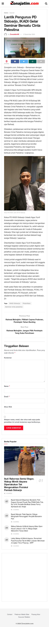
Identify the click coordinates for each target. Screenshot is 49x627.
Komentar (8, 358)
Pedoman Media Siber (22, 614)
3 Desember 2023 (29, 34)
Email (7, 396)
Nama (7, 386)
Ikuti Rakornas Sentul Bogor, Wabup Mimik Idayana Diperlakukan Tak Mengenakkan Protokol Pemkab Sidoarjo (19, 484)
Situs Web (8, 407)
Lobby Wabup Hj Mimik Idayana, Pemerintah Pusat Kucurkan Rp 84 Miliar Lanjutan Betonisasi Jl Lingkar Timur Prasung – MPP (28, 540)
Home (6, 13)
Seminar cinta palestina (13, 307)
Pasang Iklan (35, 614)
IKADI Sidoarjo (14, 303)
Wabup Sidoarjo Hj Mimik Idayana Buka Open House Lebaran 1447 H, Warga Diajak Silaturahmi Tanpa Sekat (27, 528)
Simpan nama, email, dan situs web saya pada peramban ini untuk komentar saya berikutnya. (22, 420)
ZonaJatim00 (14, 34)
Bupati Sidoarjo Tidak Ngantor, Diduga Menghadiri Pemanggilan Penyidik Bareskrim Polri (26, 516)
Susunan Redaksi (24, 617)
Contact (9, 614)
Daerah (12, 13)
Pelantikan (27, 303)
